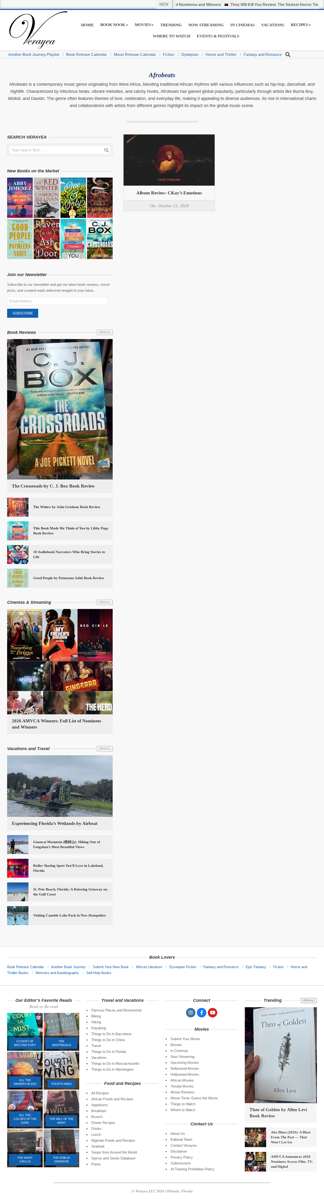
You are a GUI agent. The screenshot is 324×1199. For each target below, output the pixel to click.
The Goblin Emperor (61, 1159)
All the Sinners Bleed (25, 1082)
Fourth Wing (61, 1084)
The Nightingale (61, 1043)
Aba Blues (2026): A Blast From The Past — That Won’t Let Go (290, 1137)
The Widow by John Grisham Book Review (66, 507)
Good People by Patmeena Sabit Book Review (68, 578)
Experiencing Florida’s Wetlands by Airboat (54, 823)
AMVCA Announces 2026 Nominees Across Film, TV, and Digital (292, 1161)
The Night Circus (24, 1159)
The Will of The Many (62, 1120)
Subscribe (22, 313)
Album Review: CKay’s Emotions (169, 192)
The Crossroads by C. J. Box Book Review (53, 485)
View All (104, 332)
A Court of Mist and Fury (25, 1043)
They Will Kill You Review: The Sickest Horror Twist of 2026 (254, 5)
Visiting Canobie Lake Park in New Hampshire (69, 915)
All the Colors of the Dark (25, 1119)
